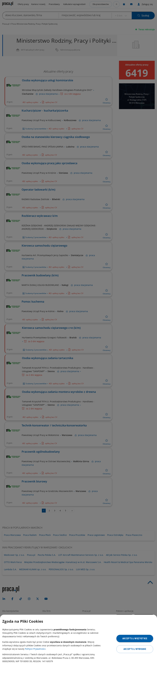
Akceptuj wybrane (134, 649)
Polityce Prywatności (35, 648)
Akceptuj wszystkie (134, 638)
